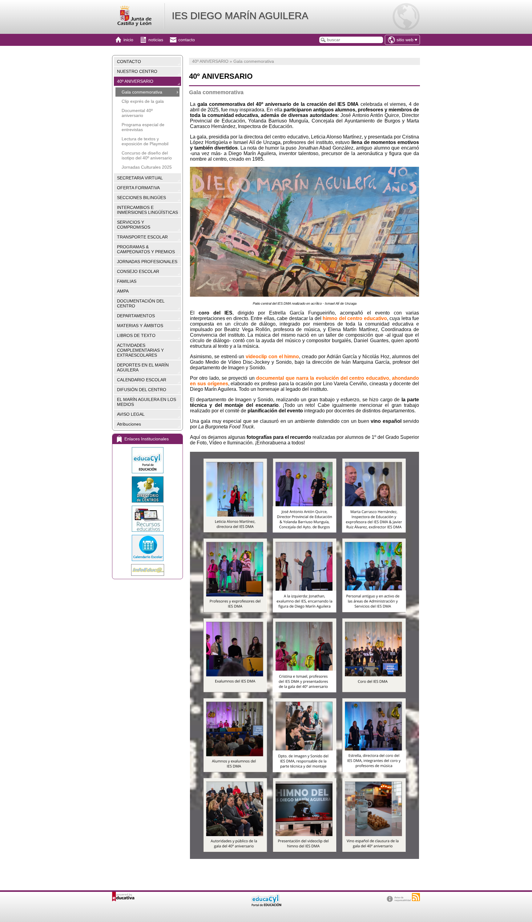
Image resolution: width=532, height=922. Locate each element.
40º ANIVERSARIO (135, 81)
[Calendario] (147, 548)
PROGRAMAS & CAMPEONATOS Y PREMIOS (146, 249)
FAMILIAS (126, 281)
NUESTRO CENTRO (137, 71)
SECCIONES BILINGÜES (141, 197)
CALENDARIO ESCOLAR (141, 379)
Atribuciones (129, 424)
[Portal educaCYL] (147, 460)
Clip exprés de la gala (143, 101)
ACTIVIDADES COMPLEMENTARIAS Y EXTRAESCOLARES (140, 350)
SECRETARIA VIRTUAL (140, 177)
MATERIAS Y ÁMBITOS (140, 325)
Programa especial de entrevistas (143, 127)
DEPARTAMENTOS (136, 315)
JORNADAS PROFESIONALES (147, 261)
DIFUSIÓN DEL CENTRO (141, 389)
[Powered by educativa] (123, 896)
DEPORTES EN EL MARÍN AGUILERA (143, 367)
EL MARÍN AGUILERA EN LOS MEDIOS (146, 402)
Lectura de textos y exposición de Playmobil (145, 141)
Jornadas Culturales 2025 (147, 167)
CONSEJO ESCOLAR (138, 271)
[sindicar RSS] (416, 897)
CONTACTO (129, 61)
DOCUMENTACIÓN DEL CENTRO (141, 303)
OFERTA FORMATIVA (138, 187)
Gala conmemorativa (142, 92)
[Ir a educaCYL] (266, 905)
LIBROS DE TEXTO (136, 335)
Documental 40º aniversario (137, 113)
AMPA (123, 291)
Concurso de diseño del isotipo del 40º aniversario (147, 155)
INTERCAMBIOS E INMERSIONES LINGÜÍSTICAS (147, 210)
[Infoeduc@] (147, 570)
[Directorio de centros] (147, 489)
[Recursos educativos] (147, 519)
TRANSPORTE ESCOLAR (142, 237)
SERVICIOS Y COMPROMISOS (133, 225)
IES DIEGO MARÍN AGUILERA (240, 15)
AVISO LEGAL (131, 414)
